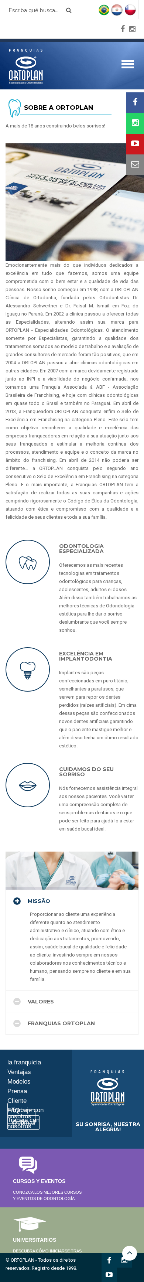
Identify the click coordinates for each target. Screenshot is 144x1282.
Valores (40, 1001)
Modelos (19, 1081)
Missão (38, 901)
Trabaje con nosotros (25, 1113)
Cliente (17, 1101)
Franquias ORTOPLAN (60, 1023)
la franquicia (24, 1062)
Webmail (23, 1122)
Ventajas (19, 1072)
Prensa (17, 1091)
